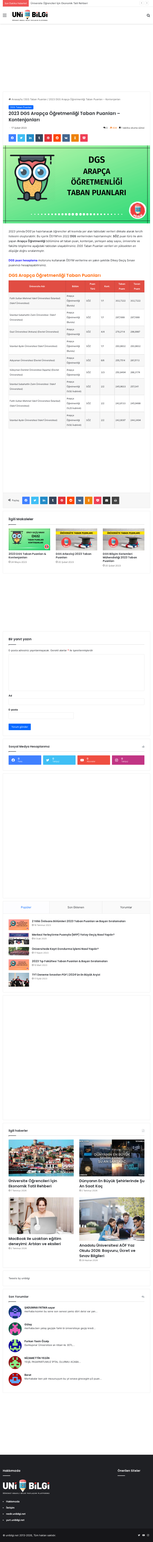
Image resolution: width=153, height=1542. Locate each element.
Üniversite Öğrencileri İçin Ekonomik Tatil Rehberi (33, 1183)
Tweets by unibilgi (19, 1278)
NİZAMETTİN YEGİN (36, 1358)
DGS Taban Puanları (35, 99)
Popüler (26, 907)
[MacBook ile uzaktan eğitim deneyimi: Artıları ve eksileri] (41, 1215)
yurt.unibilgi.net (15, 1519)
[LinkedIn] (30, 138)
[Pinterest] (48, 138)
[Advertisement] (76, 61)
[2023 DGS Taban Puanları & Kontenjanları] (29, 539)
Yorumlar (126, 907)
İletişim (10, 1507)
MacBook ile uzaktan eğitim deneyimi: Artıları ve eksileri (35, 1241)
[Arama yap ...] (148, 16)
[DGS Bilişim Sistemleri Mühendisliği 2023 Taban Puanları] (123, 539)
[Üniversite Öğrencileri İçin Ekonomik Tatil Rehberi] (41, 1158)
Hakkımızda (12, 1501)
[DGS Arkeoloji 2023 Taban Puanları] (76, 539)
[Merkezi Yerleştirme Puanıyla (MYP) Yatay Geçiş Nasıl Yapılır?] (19, 938)
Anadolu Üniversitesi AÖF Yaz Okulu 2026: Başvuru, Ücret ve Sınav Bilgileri (107, 1250)
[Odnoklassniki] (75, 138)
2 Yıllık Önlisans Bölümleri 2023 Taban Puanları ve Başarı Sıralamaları (79, 921)
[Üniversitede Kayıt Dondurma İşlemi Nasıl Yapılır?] (19, 952)
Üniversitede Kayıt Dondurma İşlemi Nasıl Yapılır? (65, 949)
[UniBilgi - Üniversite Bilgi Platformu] (30, 15)
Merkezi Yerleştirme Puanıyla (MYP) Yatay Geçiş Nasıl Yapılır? (73, 935)
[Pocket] (84, 138)
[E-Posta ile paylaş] (106, 500)
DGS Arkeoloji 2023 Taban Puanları (73, 555)
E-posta (13, 709)
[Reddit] (57, 138)
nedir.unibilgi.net (16, 1513)
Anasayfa (16, 99)
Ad (10, 695)
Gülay (28, 1324)
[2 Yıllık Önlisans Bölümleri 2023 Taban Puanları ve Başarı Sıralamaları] (19, 924)
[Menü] (5, 16)
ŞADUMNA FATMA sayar (39, 1307)
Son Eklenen (76, 907)
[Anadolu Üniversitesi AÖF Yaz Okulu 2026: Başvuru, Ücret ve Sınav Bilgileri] (111, 1219)
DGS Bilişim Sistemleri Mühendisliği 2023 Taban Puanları (120, 557)
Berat (27, 1374)
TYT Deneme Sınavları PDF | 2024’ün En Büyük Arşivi (66, 975)
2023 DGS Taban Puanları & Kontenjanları (27, 555)
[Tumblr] (39, 138)
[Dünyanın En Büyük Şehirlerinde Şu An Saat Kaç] (111, 1158)
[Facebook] (12, 138)
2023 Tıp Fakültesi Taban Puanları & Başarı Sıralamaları (70, 961)
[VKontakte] (66, 138)
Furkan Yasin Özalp (36, 1341)
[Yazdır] (115, 500)
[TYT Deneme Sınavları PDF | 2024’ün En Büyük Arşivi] (19, 979)
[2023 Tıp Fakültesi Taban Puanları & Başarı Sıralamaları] (19, 964)
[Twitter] (21, 138)
